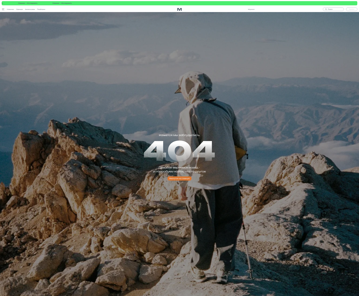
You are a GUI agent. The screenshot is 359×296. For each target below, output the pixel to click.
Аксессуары (30, 9)
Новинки (10, 9)
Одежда (19, 9)
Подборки (41, 9)
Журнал (251, 9)
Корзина (351, 9)
